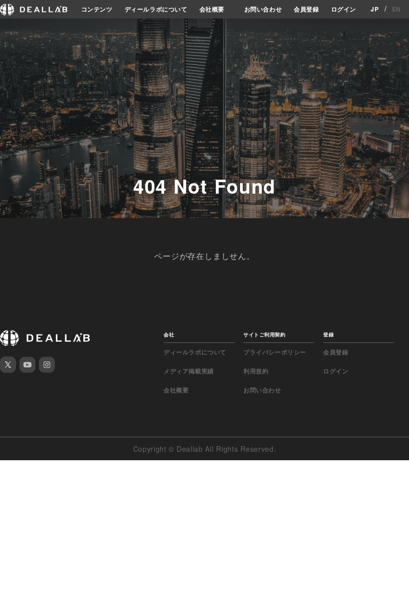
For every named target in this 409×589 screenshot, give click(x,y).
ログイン (343, 8)
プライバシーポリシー (274, 351)
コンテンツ (97, 8)
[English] (8, 30)
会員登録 (306, 8)
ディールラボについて (156, 8)
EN (396, 8)
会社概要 (212, 8)
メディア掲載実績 (189, 370)
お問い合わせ (263, 8)
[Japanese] (25, 30)
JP (375, 8)
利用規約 (255, 370)
